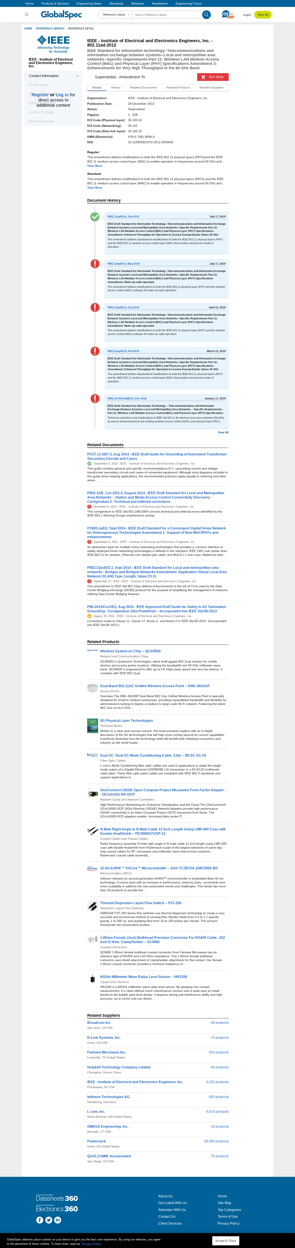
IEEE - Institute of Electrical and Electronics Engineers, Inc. (135, 1082)
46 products (220, 1067)
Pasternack (96, 1141)
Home (29, 3)
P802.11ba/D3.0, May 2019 (124, 263)
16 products (220, 1126)
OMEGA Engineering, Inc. (107, 1126)
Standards (116, 3)
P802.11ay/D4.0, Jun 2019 (123, 216)
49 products (220, 1022)
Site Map (224, 1203)
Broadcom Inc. (99, 1022)
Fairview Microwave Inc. (106, 1052)
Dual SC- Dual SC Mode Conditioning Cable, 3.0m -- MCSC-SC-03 (153, 755)
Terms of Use (228, 1216)
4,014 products (217, 1111)
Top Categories (229, 1210)
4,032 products (217, 1082)
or (50, 94)
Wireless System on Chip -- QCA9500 (130, 651)
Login (247, 14)
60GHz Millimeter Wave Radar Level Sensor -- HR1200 (143, 977)
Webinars (137, 3)
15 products (220, 1037)
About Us (165, 1196)
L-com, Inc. (96, 1111)
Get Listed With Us (172, 1203)
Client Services (170, 1223)
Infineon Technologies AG (108, 1097)
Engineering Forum (189, 3)
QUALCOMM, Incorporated (109, 1156)
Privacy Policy (228, 1223)
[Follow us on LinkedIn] (57, 1221)
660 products (219, 1097)
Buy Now (216, 77)
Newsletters (160, 3)
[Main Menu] (27, 14)
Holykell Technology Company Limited (119, 1067)
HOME (28, 28)
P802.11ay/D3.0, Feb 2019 (123, 351)
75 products (220, 1156)
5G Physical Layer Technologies (126, 720)
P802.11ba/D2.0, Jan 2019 (123, 307)
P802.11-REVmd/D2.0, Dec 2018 (127, 398)
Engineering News (89, 3)
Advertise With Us (172, 1210)
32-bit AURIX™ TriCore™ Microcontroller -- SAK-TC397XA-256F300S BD (159, 868)
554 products (219, 1052)
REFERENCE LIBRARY (50, 28)
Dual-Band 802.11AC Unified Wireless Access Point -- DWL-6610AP (155, 686)
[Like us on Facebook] (39, 1221)
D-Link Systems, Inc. (104, 1037)
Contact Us (166, 1216)
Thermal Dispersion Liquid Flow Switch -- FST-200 (140, 903)
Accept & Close (225, 1240)
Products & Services (55, 3)
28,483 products (216, 1141)
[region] (147, 1240)
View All (223, 432)
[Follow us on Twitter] (48, 1221)
